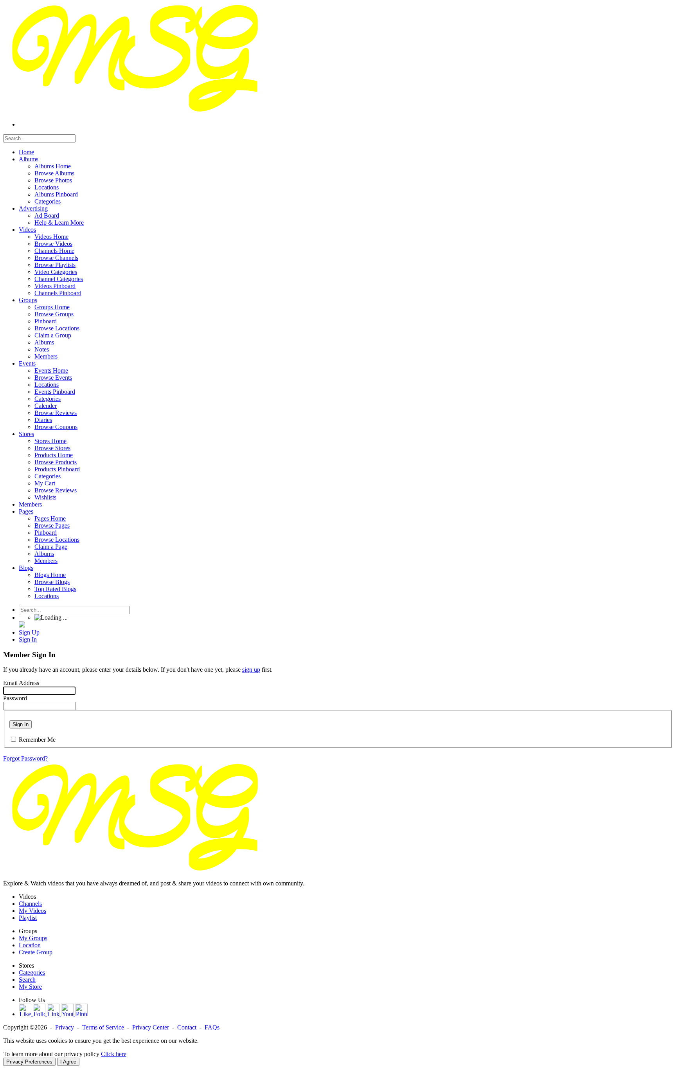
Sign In (21, 724)
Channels (30, 903)
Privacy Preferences (29, 1062)
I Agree (68, 1062)
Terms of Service (103, 1027)
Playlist (28, 917)
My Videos (32, 910)
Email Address (21, 683)
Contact (186, 1027)
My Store (30, 986)
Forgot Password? (25, 758)
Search (27, 979)
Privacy (64, 1027)
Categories (32, 972)
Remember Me (37, 739)
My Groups (33, 938)
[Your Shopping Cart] (22, 625)
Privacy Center (150, 1027)
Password (15, 698)
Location (30, 945)
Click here (113, 1054)
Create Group (35, 952)
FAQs (212, 1027)
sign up (251, 669)
